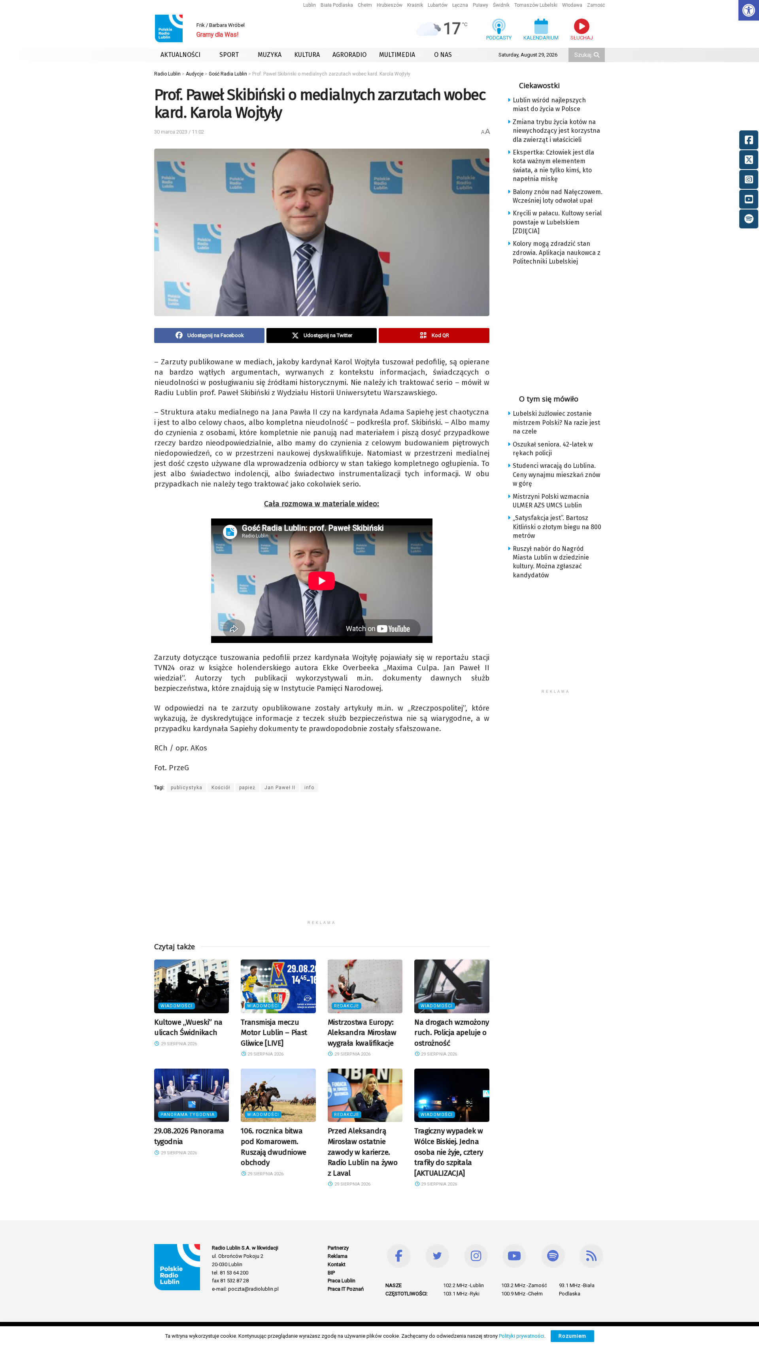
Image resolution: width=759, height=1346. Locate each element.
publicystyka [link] (186, 787)
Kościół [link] (220, 787)
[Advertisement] (321, 861)
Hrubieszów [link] (389, 5)
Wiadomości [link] (176, 1006)
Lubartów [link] (437, 5)
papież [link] (247, 787)
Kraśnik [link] (415, 5)
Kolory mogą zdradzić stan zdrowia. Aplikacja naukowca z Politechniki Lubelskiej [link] (556, 252)
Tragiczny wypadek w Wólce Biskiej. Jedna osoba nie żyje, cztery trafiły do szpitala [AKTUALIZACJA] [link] (448, 1151)
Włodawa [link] (572, 5)
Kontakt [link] (337, 1264)
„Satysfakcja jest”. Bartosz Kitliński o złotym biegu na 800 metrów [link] (557, 526)
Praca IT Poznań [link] (346, 1289)
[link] (748, 10)
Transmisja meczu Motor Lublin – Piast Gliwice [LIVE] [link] (274, 1033)
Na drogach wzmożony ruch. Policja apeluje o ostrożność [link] (451, 1033)
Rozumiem (572, 1336)
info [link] (309, 787)
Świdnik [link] (501, 5)
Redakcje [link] (346, 1006)
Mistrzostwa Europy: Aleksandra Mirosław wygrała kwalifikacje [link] (362, 1033)
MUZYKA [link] (269, 54)
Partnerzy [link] (338, 1248)
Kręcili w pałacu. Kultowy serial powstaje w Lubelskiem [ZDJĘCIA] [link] (557, 222)
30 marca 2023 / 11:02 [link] (179, 132)
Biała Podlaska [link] (337, 5)
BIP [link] (331, 1273)
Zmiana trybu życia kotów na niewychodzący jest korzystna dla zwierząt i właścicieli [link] (556, 130)
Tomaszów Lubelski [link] (535, 5)
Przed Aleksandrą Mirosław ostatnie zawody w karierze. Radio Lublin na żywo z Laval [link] (362, 1151)
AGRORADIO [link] (349, 54)
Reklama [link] (337, 1256)
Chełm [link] (365, 5)
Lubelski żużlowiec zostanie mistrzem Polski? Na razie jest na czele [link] (556, 422)
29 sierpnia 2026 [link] (178, 1043)
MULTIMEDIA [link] (397, 54)
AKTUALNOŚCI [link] (180, 54)
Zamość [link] (596, 5)
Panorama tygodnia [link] (187, 1114)
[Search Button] (597, 55)
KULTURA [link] (307, 54)
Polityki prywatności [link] (521, 1336)
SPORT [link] (229, 54)
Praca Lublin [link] (341, 1281)
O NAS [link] (443, 54)
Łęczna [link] (460, 5)
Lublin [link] (309, 5)
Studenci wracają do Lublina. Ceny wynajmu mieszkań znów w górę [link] (556, 474)
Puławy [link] (480, 5)
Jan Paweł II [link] (279, 787)
